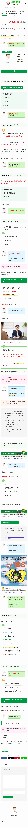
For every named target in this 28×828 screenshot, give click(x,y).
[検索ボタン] (25, 3)
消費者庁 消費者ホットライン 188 (16, 592)
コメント (5, 773)
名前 (3, 790)
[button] (4, 758)
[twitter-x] (14, 818)
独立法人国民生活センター (13, 433)
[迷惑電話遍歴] (14, 3)
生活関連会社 (5, 15)
